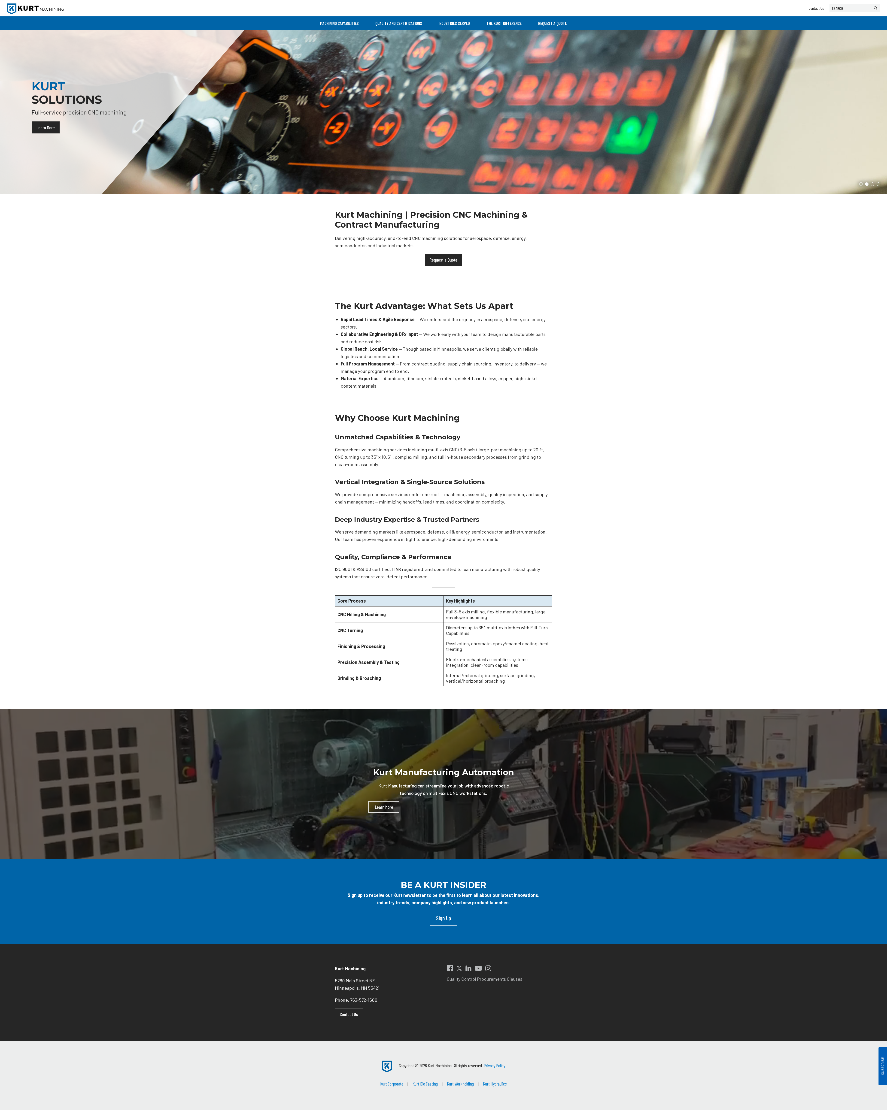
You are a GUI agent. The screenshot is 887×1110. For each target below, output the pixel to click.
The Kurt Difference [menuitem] (504, 23)
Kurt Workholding (460, 1083)
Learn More (45, 131)
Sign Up (443, 917)
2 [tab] (867, 184)
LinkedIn (468, 968)
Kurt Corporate (391, 1083)
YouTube (478, 968)
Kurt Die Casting (425, 1083)
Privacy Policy (494, 1065)
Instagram (488, 968)
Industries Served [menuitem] (454, 23)
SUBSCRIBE (882, 1066)
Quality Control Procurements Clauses (484, 979)
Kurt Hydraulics (495, 1083)
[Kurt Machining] (35, 8)
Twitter (459, 968)
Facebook (450, 968)
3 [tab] (872, 184)
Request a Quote (443, 259)
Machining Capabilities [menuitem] (339, 23)
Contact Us (816, 8)
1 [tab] (861, 184)
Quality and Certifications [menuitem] (398, 23)
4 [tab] (878, 184)
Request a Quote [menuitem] (552, 23)
